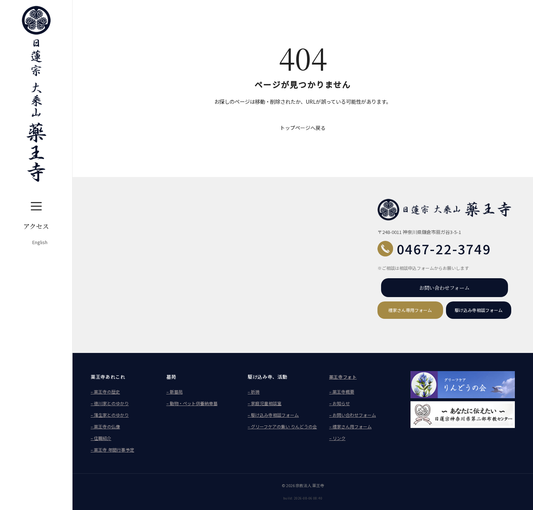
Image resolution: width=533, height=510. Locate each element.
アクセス (36, 226)
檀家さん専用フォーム (410, 310)
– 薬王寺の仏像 (105, 426)
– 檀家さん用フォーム (350, 426)
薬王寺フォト (343, 377)
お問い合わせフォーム (444, 287)
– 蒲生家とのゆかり (110, 415)
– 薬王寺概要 (341, 391)
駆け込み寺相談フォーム (479, 310)
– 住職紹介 (101, 438)
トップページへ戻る (303, 127)
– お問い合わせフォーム (352, 415)
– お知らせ (339, 403)
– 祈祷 (254, 391)
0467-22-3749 (444, 248)
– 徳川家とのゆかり (110, 403)
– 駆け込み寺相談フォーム (273, 415)
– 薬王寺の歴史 (105, 391)
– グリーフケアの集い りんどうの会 (282, 426)
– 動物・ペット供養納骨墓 (192, 403)
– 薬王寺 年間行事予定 (112, 450)
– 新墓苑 (174, 391)
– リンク (337, 438)
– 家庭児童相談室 (264, 403)
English (39, 242)
